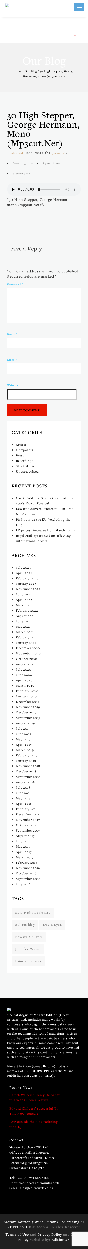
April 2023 (24, 573)
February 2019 (27, 755)
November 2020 (28, 653)
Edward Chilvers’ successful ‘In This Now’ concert (34, 1111)
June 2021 (23, 621)
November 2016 (28, 868)
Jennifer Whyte (27, 949)
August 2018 (25, 782)
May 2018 (23, 798)
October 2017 (26, 825)
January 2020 (26, 696)
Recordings (24, 461)
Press (20, 455)
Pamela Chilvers (28, 961)
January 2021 (26, 642)
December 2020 (28, 648)
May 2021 (23, 626)
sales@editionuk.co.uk (35, 1188)
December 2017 (27, 814)
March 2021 (25, 632)
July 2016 (23, 884)
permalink (59, 153)
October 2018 (26, 771)
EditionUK (60, 1239)
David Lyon (52, 924)
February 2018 (27, 809)
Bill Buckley (25, 924)
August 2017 (25, 836)
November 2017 (28, 820)
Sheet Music (25, 466)
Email (12, 360)
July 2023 (23, 567)
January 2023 (26, 583)
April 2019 (24, 744)
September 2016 (28, 879)
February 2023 (27, 578)
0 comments (21, 173)
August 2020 (26, 664)
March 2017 (25, 857)
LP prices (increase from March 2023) (45, 530)
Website (13, 385)
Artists (21, 444)
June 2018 (23, 793)
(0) (75, 36)
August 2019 (25, 723)
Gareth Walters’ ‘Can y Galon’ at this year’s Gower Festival (34, 1097)
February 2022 (27, 610)
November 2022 (28, 589)
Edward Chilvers (29, 937)
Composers (24, 450)
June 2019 (23, 734)
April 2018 (24, 803)
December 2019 (27, 701)
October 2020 (26, 659)
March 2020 (25, 685)
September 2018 (28, 777)
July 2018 (23, 787)
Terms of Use (17, 1234)
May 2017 (23, 846)
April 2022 (24, 600)
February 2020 (27, 691)
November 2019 (28, 707)
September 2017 (28, 830)
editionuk (17, 153)
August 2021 (25, 616)
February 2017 (27, 862)
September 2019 (28, 718)
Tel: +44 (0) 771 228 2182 (29, 1178)
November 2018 (28, 766)
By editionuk (52, 163)
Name (12, 334)
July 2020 (23, 669)
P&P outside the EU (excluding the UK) (33, 1124)
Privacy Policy (50, 1234)
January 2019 (26, 760)
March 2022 (25, 605)
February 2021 (27, 637)
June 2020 (24, 675)
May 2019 (23, 739)
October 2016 (26, 873)
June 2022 (24, 594)
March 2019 (25, 750)
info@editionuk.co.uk (42, 1183)
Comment (15, 284)
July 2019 (23, 728)
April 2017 (24, 852)
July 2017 (23, 841)
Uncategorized (27, 471)
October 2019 (26, 712)
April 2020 (24, 680)
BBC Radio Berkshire (32, 912)
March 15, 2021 (23, 163)
